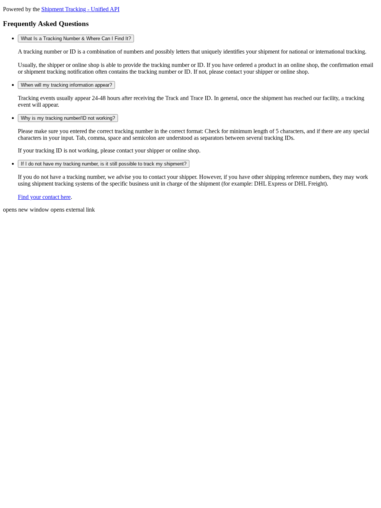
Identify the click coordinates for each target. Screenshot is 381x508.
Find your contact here (44, 197)
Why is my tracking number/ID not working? (68, 118)
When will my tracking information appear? (66, 85)
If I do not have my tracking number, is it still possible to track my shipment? (103, 164)
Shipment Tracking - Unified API (80, 9)
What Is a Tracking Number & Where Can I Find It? (76, 38)
